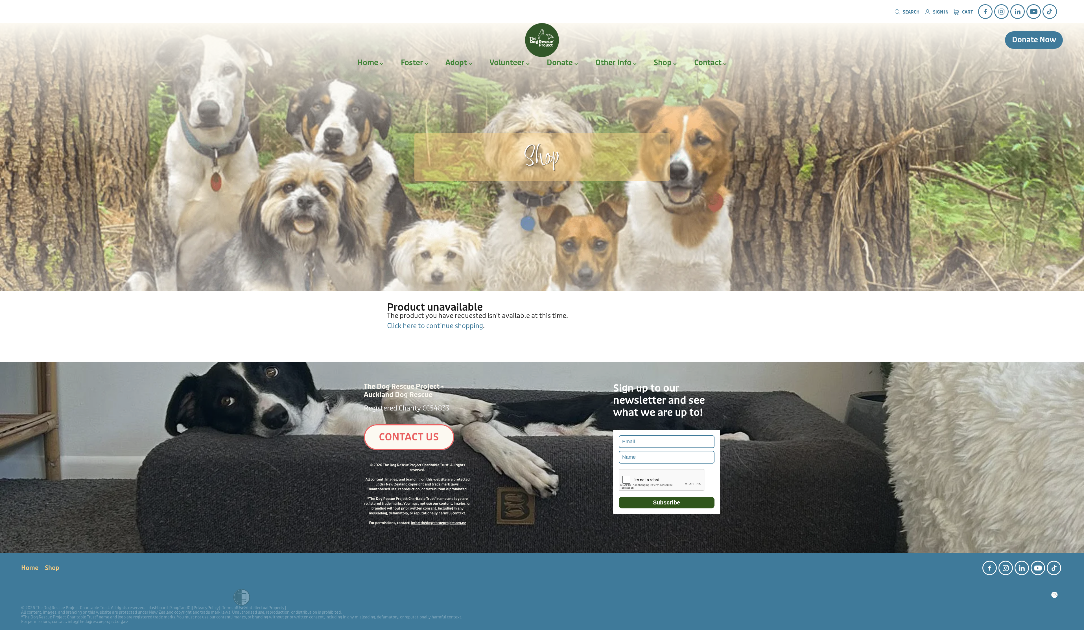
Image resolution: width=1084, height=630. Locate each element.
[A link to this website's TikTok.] (1050, 11)
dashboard (158, 607)
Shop (663, 62)
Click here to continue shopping (435, 326)
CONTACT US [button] (409, 437)
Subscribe (666, 502)
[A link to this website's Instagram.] (1001, 11)
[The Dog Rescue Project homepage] (541, 40)
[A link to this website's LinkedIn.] (1017, 11)
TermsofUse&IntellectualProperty (253, 607)
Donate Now (1034, 40)
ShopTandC (180, 607)
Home (368, 62)
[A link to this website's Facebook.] (985, 11)
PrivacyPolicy (206, 607)
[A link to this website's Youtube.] (1033, 11)
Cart (967, 12)
